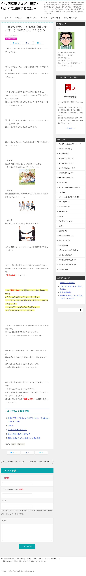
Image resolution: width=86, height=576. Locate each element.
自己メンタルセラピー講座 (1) (68, 250)
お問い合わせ (55, 18)
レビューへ (71, 128)
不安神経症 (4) (63, 211)
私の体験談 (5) (63, 245)
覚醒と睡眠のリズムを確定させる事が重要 (24, 438)
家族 (13, 444)
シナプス (11, 425)
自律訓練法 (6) (63, 269)
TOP (22, 558)
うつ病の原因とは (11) (66, 163)
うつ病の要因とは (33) (66, 173)
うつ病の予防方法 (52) (66, 158)
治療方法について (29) (66, 236)
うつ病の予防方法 (11, 38)
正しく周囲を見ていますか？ (19, 434)
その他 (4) (62, 192)
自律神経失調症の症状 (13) (67, 264)
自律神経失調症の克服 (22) (67, 260)
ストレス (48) (63, 182)
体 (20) (61, 216)
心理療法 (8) (63, 231)
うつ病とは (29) (64, 153)
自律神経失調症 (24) (65, 255)
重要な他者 (21, 444)
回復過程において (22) (66, 221)
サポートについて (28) (66, 177)
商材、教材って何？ (70, 18)
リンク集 (44, 18)
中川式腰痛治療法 (66, 292)
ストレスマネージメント (17, 430)
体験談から (18, 18)
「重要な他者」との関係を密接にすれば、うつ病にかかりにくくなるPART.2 (40, 461)
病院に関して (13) (64, 240)
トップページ (6, 18)
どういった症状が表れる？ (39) (69, 197)
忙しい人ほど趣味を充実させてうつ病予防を (15, 461)
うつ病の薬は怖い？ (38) (67, 168)
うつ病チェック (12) (65, 149)
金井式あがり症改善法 (67, 283)
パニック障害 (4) (64, 202)
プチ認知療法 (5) (64, 207)
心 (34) (61, 226)
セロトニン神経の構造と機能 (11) (70, 187)
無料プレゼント (32, 18)
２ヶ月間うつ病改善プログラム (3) (70, 144)
